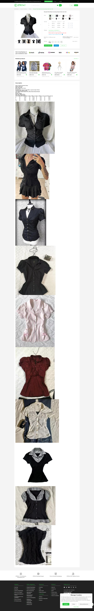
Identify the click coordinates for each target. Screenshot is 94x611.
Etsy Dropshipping (30, 590)
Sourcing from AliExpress (29, 593)
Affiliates (40, 596)
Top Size (45, 21)
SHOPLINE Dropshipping (29, 602)
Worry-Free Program (18, 592)
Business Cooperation (43, 598)
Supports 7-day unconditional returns (55, 34)
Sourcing (16, 587)
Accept (66, 604)
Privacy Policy (76, 606)
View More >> (76, 58)
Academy (41, 587)
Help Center (41, 590)
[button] (68, 23)
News (52, 590)
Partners (40, 600)
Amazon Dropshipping (31, 597)
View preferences (84, 604)
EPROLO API (29, 604)
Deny (73, 604)
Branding (45, 41)
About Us (53, 587)
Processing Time (46, 37)
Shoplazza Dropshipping (29, 600)
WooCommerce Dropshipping (30, 595)
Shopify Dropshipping (31, 587)
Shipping (45, 30)
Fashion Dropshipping (18, 590)
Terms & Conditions (55, 595)
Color (45, 15)
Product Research (42, 592)
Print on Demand (17, 599)
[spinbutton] (70, 23)
